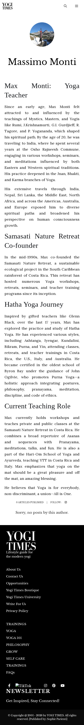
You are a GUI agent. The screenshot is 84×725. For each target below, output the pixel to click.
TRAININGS (16, 624)
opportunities (17, 583)
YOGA (11, 631)
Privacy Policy (17, 611)
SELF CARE (15, 658)
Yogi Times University (23, 597)
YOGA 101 (14, 638)
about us (13, 569)
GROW (12, 652)
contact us (14, 576)
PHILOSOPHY (17, 645)
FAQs (10, 672)
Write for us (16, 604)
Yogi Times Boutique (22, 590)
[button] (65, 6)
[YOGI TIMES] (7, 6)
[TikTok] (23, 685)
